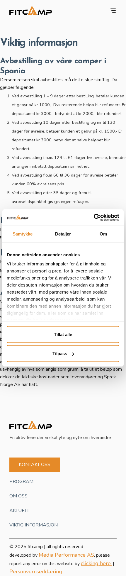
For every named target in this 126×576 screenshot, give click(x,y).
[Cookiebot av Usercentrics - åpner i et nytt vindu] (93, 217)
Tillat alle (63, 334)
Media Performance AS (66, 554)
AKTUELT (19, 510)
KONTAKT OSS (34, 464)
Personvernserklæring (35, 571)
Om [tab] (103, 233)
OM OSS (18, 496)
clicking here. (96, 563)
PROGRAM (21, 481)
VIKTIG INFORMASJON (33, 525)
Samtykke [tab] (23, 233)
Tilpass (59, 353)
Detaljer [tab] (63, 233)
